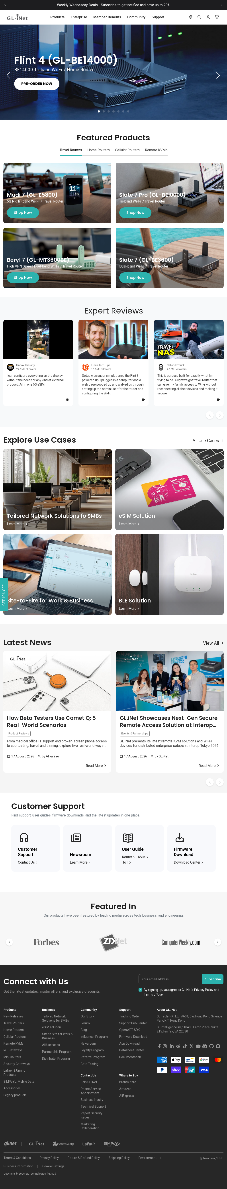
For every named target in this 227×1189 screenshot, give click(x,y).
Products (57, 17)
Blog (84, 1030)
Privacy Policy (203, 990)
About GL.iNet (167, 1009)
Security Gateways (17, 1064)
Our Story (87, 1016)
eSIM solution (51, 1027)
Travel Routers (14, 1023)
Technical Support (93, 1106)
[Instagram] (165, 1046)
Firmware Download (133, 1036)
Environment (148, 1158)
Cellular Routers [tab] (127, 150)
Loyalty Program (92, 1050)
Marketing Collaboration (90, 1126)
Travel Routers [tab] (71, 150)
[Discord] (204, 1046)
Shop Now (23, 212)
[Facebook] (159, 1046)
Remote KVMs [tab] (156, 150)
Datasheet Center (131, 1050)
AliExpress (126, 1095)
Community (136, 17)
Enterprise (79, 17)
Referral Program (93, 1057)
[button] (99, 111)
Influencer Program (94, 1036)
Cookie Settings (53, 1166)
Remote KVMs (13, 1043)
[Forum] (218, 1046)
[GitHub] (211, 1046)
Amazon (125, 1089)
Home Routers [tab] (98, 150)
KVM (141, 857)
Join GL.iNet (89, 1082)
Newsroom (88, 1043)
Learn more (79, 862)
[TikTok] (185, 1046)
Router (127, 857)
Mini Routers (12, 1057)
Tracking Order (129, 1016)
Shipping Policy (119, 1158)
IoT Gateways (13, 1050)
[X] (191, 1046)
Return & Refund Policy (84, 1158)
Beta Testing (89, 1064)
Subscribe (213, 979)
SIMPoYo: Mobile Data (19, 1081)
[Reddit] (178, 1046)
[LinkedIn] (171, 1046)
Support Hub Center (133, 1023)
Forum (85, 1023)
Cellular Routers (15, 1036)
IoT (125, 862)
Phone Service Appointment (91, 1091)
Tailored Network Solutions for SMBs (55, 1018)
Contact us (26, 862)
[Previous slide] (5, 5)
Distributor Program (56, 1058)
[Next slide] (222, 5)
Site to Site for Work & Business (57, 1036)
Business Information (18, 1166)
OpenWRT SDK (129, 1030)
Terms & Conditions (17, 1158)
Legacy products (15, 1095)
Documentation (130, 1057)
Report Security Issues (91, 1115)
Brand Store (127, 1082)
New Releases (13, 1016)
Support (158, 17)
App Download (129, 1043)
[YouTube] (198, 1046)
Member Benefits (107, 17)
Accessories (12, 1088)
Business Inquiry (92, 1099)
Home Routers (14, 1030)
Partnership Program (57, 1051)
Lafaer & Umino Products (14, 1072)
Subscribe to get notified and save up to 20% (135, 5)
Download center (187, 862)
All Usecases (51, 1045)
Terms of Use (153, 994)
